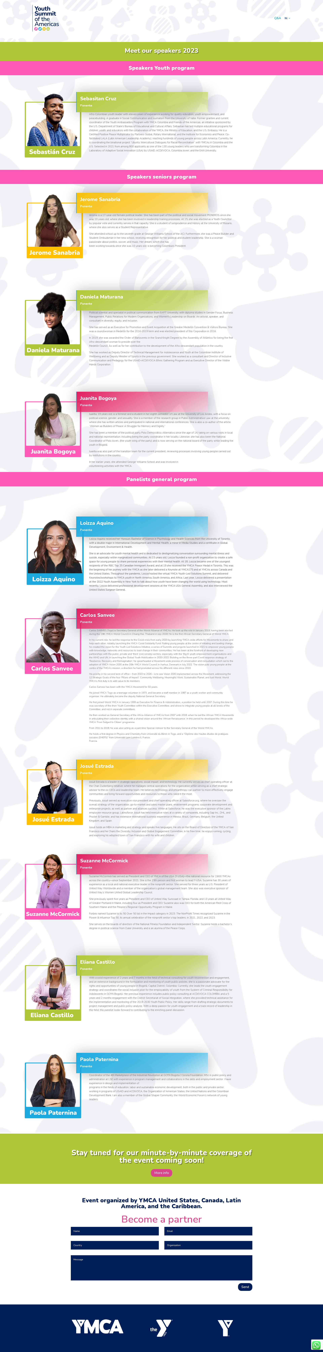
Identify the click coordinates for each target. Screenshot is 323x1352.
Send (245, 1287)
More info (161, 1173)
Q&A (277, 18)
